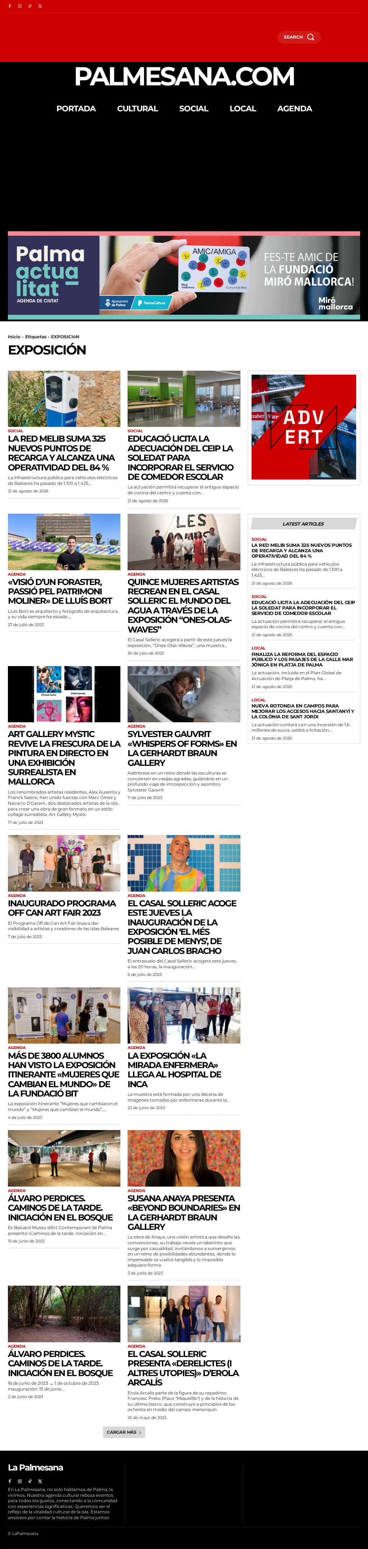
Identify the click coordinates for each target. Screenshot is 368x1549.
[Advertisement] (184, 177)
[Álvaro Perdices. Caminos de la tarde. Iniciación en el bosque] (64, 1158)
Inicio (14, 336)
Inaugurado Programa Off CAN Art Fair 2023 (61, 908)
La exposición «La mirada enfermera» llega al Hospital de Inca (174, 1069)
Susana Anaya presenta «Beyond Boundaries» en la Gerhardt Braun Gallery (184, 1212)
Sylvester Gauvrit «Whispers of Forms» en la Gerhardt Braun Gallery (182, 748)
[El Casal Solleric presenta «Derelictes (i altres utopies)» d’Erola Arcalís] (184, 1314)
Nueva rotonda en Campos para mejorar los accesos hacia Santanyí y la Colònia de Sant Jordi (303, 711)
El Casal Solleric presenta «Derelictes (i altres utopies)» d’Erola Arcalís (183, 1368)
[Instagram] (20, 6)
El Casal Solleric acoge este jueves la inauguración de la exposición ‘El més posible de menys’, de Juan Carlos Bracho (182, 927)
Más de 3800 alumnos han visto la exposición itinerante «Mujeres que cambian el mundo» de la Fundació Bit (63, 1074)
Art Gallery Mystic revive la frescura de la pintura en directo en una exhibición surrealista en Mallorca (64, 758)
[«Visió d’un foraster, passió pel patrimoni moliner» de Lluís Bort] (64, 542)
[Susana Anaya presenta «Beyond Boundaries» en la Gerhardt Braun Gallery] (184, 1158)
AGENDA (17, 574)
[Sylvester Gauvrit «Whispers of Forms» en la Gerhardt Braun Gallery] (184, 694)
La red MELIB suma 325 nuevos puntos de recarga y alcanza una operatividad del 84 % (61, 452)
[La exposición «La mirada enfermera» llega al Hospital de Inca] (184, 1015)
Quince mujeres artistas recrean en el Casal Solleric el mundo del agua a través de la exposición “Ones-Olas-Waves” (183, 606)
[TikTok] (30, 6)
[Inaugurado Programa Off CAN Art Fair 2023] (64, 863)
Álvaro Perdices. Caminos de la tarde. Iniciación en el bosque (60, 1208)
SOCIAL (15, 431)
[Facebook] (9, 6)
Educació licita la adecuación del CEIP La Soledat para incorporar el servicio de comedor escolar (180, 457)
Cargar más (122, 1432)
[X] (40, 6)
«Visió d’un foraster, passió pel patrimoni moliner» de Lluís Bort (60, 591)
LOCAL (259, 648)
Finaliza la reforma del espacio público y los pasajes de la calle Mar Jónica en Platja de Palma (302, 659)
